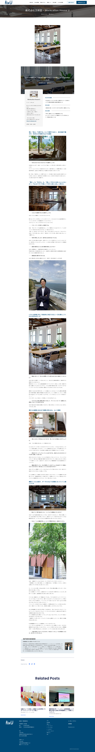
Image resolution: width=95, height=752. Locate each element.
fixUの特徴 (37, 2)
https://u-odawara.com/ (31, 121)
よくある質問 (60, 2)
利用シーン (49, 2)
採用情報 (70, 723)
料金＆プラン (43, 2)
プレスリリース (71, 727)
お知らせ (31, 2)
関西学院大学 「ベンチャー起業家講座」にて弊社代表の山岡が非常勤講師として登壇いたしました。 (61, 710)
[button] (29, 664)
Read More (51, 716)
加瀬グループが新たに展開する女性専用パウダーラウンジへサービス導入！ (33, 709)
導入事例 (54, 2)
